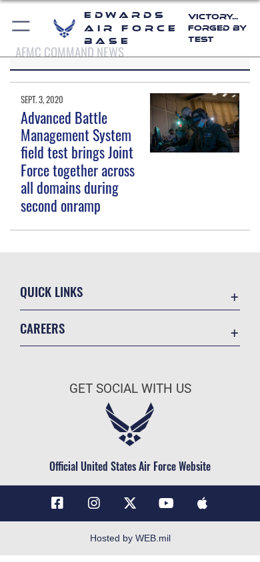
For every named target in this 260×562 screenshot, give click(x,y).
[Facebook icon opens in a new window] (57, 503)
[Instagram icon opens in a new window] (94, 503)
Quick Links (51, 291)
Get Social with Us (130, 388)
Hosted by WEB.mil (130, 538)
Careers (42, 328)
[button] (21, 28)
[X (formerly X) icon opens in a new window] (130, 503)
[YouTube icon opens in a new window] (166, 503)
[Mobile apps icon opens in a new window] (203, 503)
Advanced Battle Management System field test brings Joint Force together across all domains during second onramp (78, 161)
